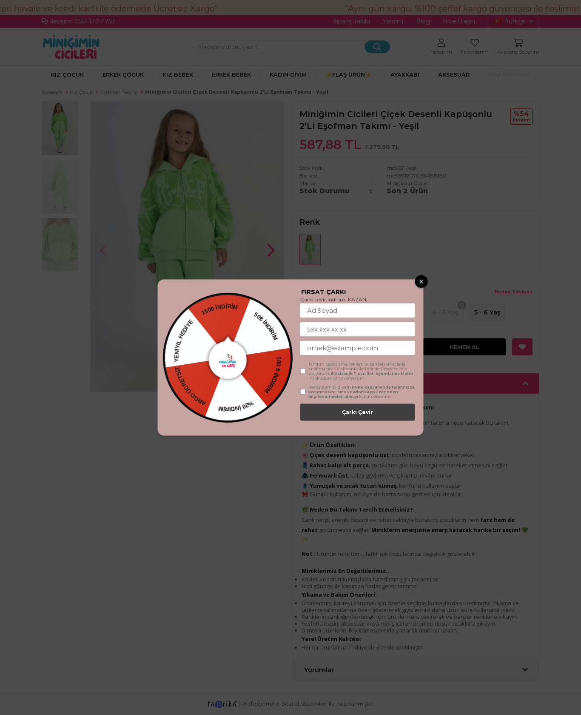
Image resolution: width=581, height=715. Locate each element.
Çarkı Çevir (357, 412)
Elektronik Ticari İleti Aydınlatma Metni (372, 373)
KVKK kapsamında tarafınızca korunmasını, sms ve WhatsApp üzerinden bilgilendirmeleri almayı (361, 392)
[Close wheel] (421, 281)
